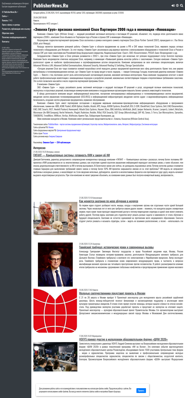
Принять (141, 390)
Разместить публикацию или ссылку (16, 28)
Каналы (7, 20)
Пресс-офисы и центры (11, 24)
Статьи (3, 75)
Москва (50, 127)
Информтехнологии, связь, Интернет (116, 124)
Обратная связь (8, 33)
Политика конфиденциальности (14, 37)
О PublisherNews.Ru (9, 11)
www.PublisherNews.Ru (8, 73)
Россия (45, 133)
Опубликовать (7, 3)
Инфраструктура (135, 124)
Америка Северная (55, 136)
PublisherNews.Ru (50, 5)
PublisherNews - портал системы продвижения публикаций (69, 124)
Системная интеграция (149, 124)
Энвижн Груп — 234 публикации (56, 142)
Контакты (5, 41)
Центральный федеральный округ (69, 130)
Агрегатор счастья (96, 124)
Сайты (4, 16)
